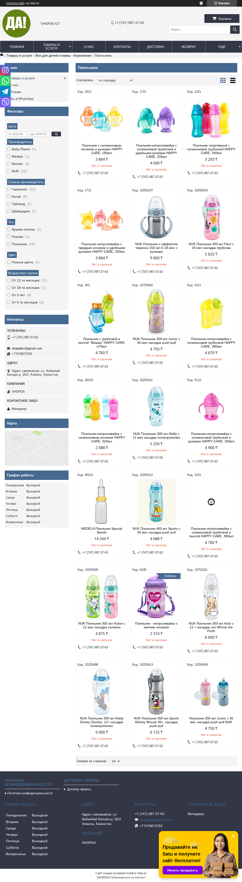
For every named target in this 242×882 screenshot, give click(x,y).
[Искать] (235, 29)
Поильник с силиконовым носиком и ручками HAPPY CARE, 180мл (101, 149)
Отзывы (15, 92)
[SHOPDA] (16, 36)
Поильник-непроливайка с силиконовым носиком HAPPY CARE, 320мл (101, 437)
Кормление (82, 55)
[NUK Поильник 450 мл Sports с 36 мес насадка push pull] (156, 501)
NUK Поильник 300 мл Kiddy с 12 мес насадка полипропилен (156, 435)
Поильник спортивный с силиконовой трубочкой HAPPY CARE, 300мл (211, 149)
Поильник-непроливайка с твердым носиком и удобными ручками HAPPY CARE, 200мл (101, 247)
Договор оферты (78, 789)
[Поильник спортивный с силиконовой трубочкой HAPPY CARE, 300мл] (211, 118)
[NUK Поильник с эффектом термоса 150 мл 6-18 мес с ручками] (156, 217)
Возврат (189, 47)
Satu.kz (142, 873)
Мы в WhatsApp (21, 99)
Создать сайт (15, 3)
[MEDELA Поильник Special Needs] (102, 501)
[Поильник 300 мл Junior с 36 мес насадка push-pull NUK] (211, 691)
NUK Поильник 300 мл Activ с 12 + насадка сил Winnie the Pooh (211, 627)
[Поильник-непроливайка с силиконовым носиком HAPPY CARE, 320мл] (102, 407)
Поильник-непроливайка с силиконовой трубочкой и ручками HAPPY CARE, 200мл (211, 437)
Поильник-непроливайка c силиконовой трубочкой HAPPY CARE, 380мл (211, 342)
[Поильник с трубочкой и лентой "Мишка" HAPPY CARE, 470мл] (102, 312)
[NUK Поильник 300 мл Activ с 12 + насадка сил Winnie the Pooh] (211, 596)
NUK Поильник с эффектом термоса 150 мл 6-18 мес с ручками (156, 247)
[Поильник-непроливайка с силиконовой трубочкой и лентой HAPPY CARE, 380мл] (211, 501)
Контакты (122, 47)
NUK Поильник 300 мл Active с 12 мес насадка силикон (101, 625)
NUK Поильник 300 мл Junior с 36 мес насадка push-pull (156, 340)
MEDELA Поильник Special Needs (101, 530)
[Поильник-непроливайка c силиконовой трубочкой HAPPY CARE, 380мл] (211, 312)
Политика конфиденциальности (29, 793)
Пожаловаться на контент (128, 877)
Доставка (155, 47)
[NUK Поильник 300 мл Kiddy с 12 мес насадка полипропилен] (156, 407)
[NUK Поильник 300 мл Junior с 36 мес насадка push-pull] (156, 312)
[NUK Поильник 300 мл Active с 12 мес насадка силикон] (102, 596)
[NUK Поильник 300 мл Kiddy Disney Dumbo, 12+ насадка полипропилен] (102, 691)
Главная (17, 47)
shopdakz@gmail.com (27, 348)
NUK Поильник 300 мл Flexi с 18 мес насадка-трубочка (211, 246)
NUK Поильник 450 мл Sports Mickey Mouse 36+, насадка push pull (156, 722)
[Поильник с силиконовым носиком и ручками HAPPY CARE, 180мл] (102, 118)
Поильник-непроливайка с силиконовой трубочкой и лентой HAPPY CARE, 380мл (211, 532)
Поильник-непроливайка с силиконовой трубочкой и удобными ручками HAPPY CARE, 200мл (156, 151)
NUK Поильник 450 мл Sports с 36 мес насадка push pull (156, 530)
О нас (89, 47)
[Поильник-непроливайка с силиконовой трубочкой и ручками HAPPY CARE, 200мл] (211, 407)
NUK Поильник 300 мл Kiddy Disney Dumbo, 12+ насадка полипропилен (102, 722)
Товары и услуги (51, 46)
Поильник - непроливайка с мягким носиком (156, 625)
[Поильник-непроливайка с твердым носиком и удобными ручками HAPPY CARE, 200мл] (102, 217)
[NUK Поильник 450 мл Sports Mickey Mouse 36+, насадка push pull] (156, 691)
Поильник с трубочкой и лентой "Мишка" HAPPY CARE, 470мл (101, 342)
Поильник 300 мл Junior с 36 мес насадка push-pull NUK (211, 720)
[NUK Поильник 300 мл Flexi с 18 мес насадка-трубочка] (211, 217)
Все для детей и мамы (52, 55)
